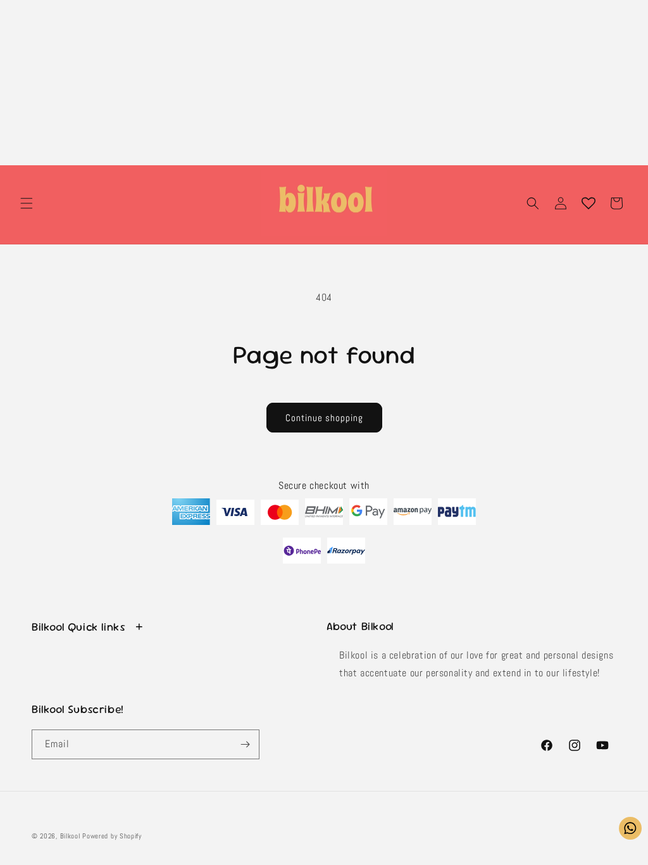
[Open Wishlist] (588, 203)
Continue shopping (324, 418)
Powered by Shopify (112, 835)
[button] (26, 203)
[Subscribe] (245, 744)
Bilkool (70, 835)
